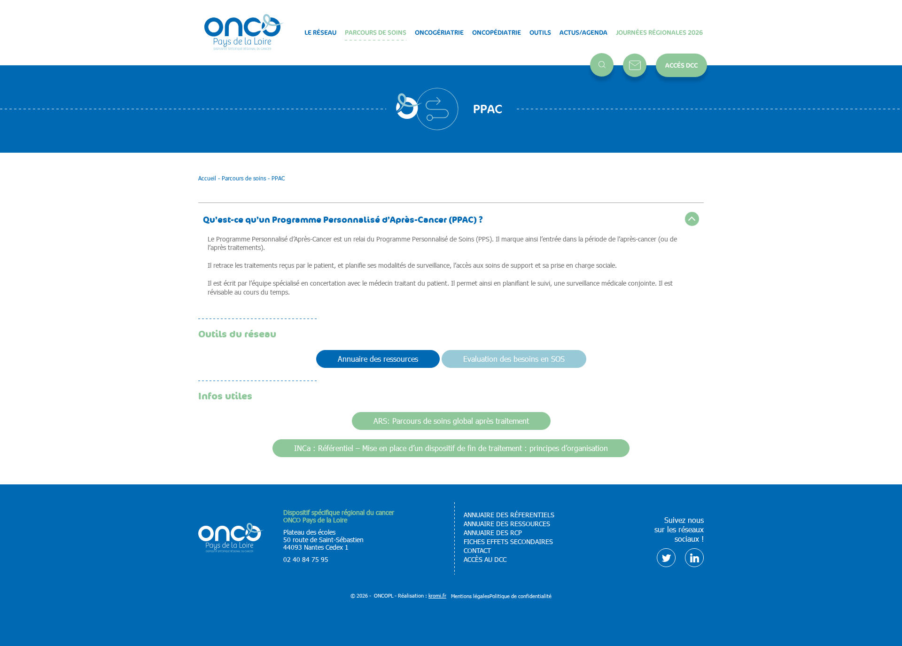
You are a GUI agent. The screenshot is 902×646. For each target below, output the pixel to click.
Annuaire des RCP (493, 532)
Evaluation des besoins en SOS (514, 358)
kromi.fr (437, 595)
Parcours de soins (375, 32)
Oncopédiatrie (496, 32)
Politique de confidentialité (521, 596)
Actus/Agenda (583, 32)
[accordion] (451, 218)
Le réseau (320, 32)
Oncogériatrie (439, 32)
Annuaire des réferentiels (509, 515)
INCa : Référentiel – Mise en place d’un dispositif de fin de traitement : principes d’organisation (451, 448)
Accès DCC (681, 65)
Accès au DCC (485, 559)
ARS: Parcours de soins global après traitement (451, 420)
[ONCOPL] (231, 550)
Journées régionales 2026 (659, 32)
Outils (540, 32)
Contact (634, 65)
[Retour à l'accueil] (244, 32)
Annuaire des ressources (378, 358)
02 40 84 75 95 (305, 559)
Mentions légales (470, 596)
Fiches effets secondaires (508, 541)
